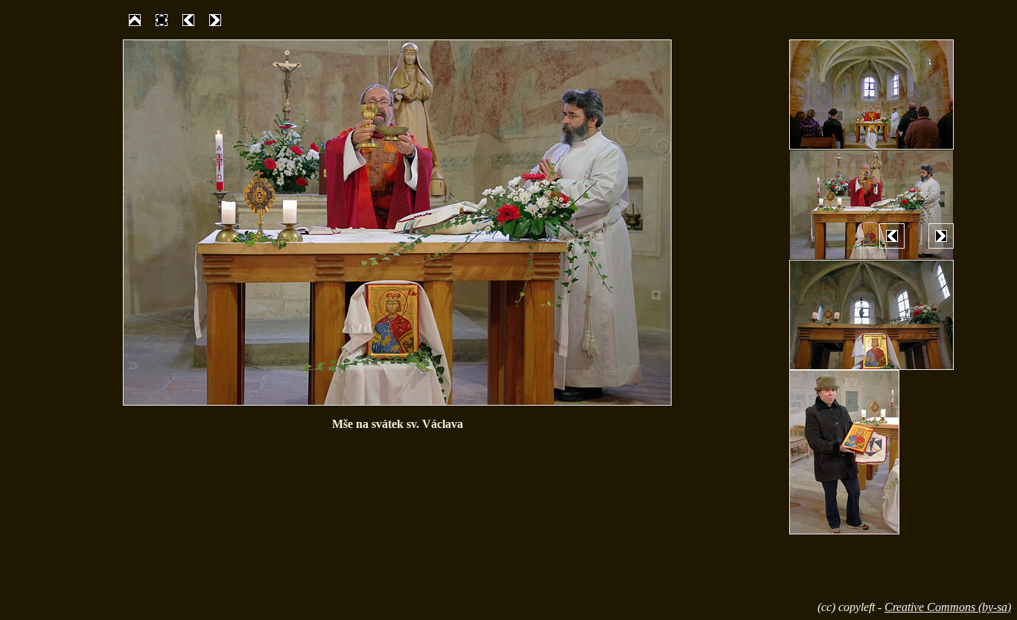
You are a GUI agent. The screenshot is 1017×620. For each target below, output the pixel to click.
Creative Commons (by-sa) (947, 607)
